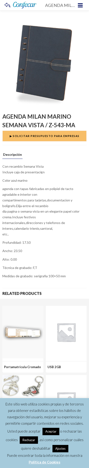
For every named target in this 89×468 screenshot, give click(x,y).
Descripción (12, 154)
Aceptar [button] (50, 431)
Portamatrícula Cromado (22, 367)
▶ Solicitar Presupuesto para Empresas (45, 135)
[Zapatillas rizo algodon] (66, 378)
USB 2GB (54, 367)
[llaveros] (22, 378)
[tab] (12, 156)
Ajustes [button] (60, 448)
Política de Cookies (44, 462)
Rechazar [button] (29, 440)
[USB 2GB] (66, 309)
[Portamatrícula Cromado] (22, 309)
